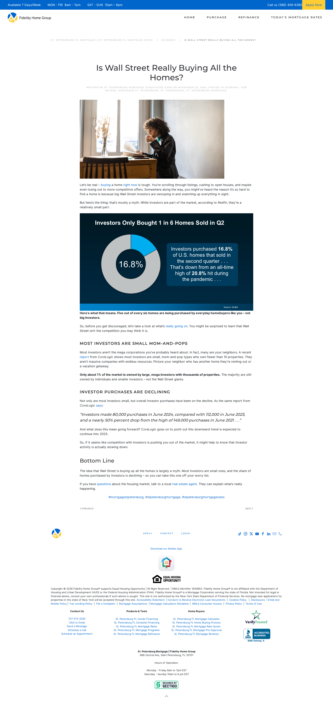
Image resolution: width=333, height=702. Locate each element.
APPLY (147, 533)
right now (130, 185)
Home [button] (189, 17)
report (84, 357)
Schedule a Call (77, 630)
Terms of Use (254, 603)
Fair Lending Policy (81, 603)
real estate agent (184, 484)
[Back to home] (29, 17)
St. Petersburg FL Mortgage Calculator (196, 618)
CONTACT (166, 533)
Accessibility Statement (151, 599)
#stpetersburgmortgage (162, 497)
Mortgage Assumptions (133, 603)
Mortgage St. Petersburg (139, 90)
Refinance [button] (249, 17)
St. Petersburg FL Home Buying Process (196, 622)
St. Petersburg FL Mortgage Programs (137, 630)
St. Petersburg (172, 90)
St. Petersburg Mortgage (206, 90)
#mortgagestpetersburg (126, 497)
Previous (87, 508)
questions (104, 484)
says (99, 405)
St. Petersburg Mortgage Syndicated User (138, 87)
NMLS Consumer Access (207, 603)
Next (248, 508)
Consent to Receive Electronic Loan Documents (196, 599)
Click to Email (77, 622)
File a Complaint (106, 603)
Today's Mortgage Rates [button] (296, 17)
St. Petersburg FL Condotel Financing (136, 622)
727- (76, 618)
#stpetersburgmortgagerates (203, 497)
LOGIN (185, 533)
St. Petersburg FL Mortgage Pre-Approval (196, 630)
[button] (166, 696)
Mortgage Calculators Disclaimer (169, 603)
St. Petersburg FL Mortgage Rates (136, 626)
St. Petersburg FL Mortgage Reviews (196, 633)
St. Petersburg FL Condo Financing (137, 618)
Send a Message (77, 626)
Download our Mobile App (166, 548)
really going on (177, 326)
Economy (232, 87)
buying (106, 185)
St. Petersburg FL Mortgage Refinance (137, 633)
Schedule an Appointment (76, 633)
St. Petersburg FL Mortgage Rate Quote (196, 626)
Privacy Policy (234, 603)
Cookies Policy (238, 599)
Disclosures (258, 599)
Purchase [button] (217, 17)
